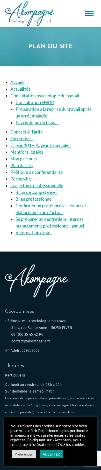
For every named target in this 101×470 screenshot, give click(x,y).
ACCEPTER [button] (51, 454)
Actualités (20, 89)
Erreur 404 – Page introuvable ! (40, 145)
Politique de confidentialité (36, 172)
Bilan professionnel (34, 199)
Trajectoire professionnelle (36, 185)
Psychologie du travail (37, 122)
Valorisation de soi (34, 232)
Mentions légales (26, 152)
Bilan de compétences (36, 192)
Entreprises (21, 138)
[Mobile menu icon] (89, 13)
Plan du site (21, 165)
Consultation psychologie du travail (44, 95)
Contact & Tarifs (26, 132)
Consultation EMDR (35, 102)
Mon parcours (23, 158)
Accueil (17, 82)
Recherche (20, 179)
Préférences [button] (24, 454)
